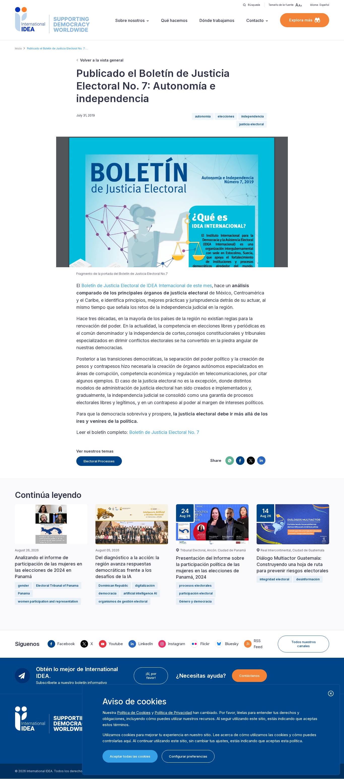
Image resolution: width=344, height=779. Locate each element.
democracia (107, 593)
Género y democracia (195, 601)
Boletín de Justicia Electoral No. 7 (164, 432)
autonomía (203, 116)
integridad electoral (274, 579)
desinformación (308, 579)
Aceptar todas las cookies (130, 756)
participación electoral (196, 593)
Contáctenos (249, 676)
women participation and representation (48, 601)
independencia (252, 116)
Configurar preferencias (188, 756)
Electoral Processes (99, 461)
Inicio (18, 48)
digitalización (145, 585)
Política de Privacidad (173, 712)
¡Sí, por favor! (151, 676)
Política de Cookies (134, 712)
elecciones (226, 116)
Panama (24, 593)
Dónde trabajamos (216, 20)
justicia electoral (251, 124)
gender (23, 585)
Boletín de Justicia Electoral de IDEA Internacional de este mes (146, 285)
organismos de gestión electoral (122, 601)
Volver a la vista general (101, 60)
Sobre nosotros (130, 20)
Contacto (255, 20)
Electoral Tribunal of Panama (57, 585)
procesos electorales (195, 585)
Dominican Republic (113, 585)
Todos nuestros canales (303, 644)
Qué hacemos (174, 20)
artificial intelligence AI (140, 593)
